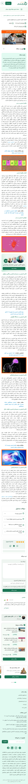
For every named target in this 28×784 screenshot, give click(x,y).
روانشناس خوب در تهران (6, 496)
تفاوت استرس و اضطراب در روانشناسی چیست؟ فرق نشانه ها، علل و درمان (14, 213)
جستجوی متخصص (22, 695)
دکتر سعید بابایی (8, 617)
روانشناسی (15, 634)
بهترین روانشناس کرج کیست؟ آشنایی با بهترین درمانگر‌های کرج (14, 732)
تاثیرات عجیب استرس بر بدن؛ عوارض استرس (11, 15)
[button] (17, 546)
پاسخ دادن (6, 608)
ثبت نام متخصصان (23, 701)
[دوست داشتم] (4, 600)
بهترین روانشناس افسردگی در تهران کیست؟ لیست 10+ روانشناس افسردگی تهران (10, 630)
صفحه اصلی (22, 15)
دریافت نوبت (14, 268)
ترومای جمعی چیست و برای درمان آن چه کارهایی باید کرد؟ (15, 729)
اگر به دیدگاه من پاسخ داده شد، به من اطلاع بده (13, 586)
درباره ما (25, 704)
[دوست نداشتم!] (7, 600)
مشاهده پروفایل (15, 677)
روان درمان (24, 692)
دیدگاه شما (23, 561)
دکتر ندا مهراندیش (15, 668)
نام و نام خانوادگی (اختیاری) (19, 580)
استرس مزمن (11, 142)
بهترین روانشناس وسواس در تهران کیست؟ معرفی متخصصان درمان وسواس (10, 650)
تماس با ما (24, 707)
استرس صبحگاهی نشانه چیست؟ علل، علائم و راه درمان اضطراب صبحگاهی (14, 404)
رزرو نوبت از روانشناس (22, 698)
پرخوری (25, 206)
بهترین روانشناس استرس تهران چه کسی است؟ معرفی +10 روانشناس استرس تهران (10, 640)
